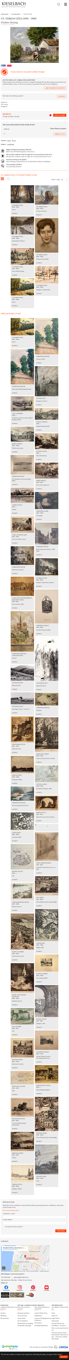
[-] (46, 826)
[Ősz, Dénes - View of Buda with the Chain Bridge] (46, 885)
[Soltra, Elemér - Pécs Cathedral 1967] (46, 963)
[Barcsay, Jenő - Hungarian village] (22, 764)
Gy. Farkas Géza (16, 14)
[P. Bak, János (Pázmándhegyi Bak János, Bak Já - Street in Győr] (22, 586)
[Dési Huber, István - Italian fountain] (22, 729)
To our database (23, 1321)
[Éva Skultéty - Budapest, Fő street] (46, 381)
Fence (14, 140)
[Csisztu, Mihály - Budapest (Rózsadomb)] (46, 414)
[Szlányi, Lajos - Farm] (46, 1159)
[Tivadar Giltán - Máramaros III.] (22, 673)
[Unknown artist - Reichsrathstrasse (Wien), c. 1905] (46, 533)
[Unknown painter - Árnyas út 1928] (46, 336)
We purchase (4, 1318)
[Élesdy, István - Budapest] (46, 1001)
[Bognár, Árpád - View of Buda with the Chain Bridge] (46, 1114)
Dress (9, 140)
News (53, 1313)
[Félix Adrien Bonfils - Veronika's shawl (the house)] (46, 846)
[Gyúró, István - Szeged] (22, 495)
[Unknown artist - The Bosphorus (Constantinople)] (22, 464)
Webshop (3, 1316)
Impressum (55, 1321)
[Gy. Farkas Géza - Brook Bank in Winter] (22, 225)
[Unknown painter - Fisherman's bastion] (22, 555)
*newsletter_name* (9, 1213)
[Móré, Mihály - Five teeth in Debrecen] (46, 470)
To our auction (22, 1316)
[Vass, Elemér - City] (22, 1016)
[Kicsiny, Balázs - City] (22, 856)
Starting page (4, 14)
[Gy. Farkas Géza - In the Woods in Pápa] (22, 256)
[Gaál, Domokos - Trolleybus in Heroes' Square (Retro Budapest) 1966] (22, 403)
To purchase (21, 1318)
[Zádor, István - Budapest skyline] (22, 1173)
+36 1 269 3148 (5, 1277)
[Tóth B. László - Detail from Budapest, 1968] (46, 773)
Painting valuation (23, 1313)
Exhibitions (38, 1316)
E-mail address (7, 1219)
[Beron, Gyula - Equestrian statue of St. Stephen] (46, 803)
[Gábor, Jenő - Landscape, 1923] (22, 821)
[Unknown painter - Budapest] (46, 699)
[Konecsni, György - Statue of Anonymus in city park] (46, 734)
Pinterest (33, 1290)
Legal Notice (56, 1318)
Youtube (46, 1290)
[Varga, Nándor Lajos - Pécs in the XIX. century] (22, 524)
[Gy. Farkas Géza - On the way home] (46, 194)
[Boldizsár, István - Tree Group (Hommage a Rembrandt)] (22, 1107)
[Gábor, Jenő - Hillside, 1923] (46, 925)
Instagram (20, 1290)
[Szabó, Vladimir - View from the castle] (22, 932)
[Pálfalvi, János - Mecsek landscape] (46, 441)
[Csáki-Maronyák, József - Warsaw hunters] (22, 891)
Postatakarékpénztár (41, 1325)
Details (59, 1354)
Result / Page (55, 179)
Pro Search (38, 1323)
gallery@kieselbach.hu (21, 1277)
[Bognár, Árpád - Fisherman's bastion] (22, 1047)
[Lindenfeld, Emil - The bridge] (46, 500)
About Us (54, 1316)
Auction (3, 1313)
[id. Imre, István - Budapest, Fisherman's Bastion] (46, 567)
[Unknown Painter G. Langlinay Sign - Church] (22, 631)
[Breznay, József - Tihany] (22, 1141)
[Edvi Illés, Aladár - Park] (22, 1077)
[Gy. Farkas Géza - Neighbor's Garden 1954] (46, 274)
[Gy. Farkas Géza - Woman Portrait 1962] (46, 235)
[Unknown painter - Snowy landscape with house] (22, 793)
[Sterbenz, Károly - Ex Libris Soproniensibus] (46, 606)
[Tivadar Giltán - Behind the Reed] (46, 659)
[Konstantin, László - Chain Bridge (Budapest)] (46, 1074)
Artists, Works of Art (40, 1313)
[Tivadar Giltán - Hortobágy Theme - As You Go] (22, 698)
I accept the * (14, 1226)
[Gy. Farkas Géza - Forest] (22, 194)
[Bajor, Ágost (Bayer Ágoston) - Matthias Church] (22, 978)
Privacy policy (17, 1226)
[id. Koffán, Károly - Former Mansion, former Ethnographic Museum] (46, 1040)
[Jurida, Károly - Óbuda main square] (22, 434)
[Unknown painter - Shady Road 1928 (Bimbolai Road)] (22, 366)
